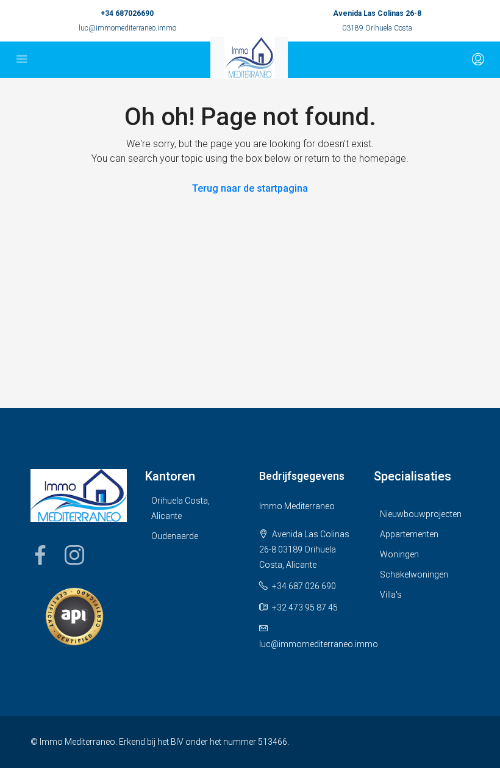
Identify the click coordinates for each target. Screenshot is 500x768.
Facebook (40, 555)
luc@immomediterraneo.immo (127, 28)
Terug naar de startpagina (250, 188)
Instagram (74, 555)
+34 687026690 (127, 13)
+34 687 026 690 (304, 586)
